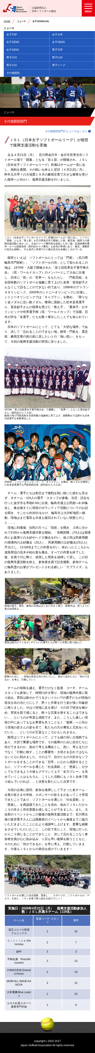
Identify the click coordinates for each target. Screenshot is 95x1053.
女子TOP (11, 34)
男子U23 (11, 57)
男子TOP (57, 49)
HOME (7, 21)
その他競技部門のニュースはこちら (66, 131)
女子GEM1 (12, 49)
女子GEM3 (12, 42)
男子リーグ (58, 65)
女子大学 (57, 34)
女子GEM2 (58, 42)
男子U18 (57, 57)
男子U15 (11, 65)
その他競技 (13, 72)
